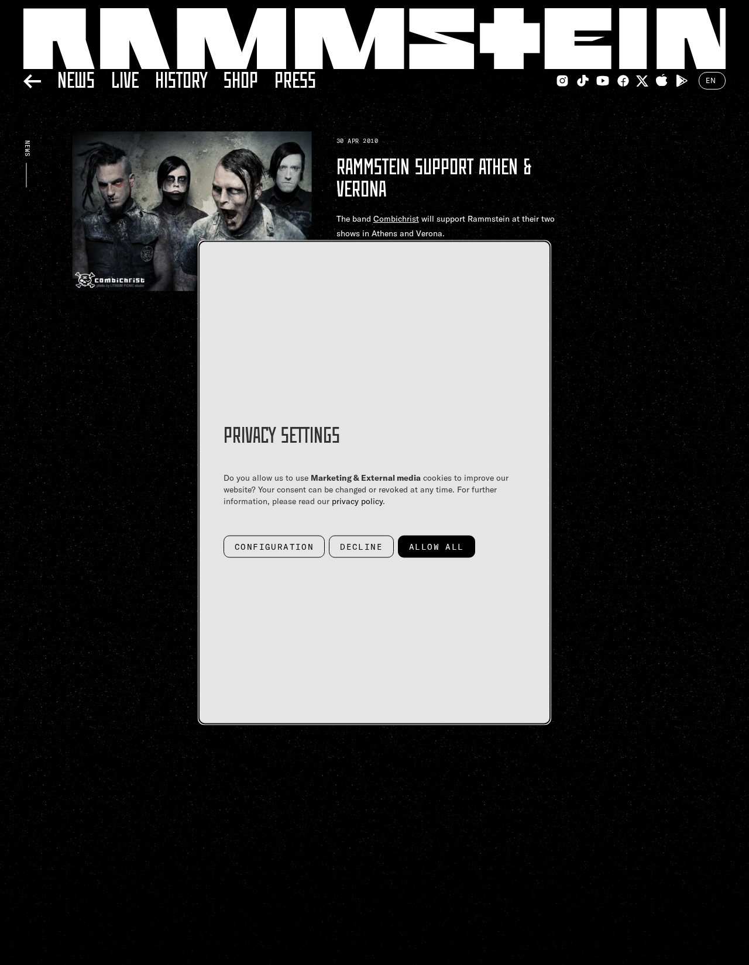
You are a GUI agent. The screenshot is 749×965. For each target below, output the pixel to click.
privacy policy (357, 501)
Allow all (436, 547)
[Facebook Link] (623, 81)
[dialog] (374, 483)
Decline (361, 547)
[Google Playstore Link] (682, 81)
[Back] (32, 79)
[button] (192, 273)
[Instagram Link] (562, 81)
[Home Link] (374, 38)
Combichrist (396, 218)
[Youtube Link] (603, 81)
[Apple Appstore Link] (662, 81)
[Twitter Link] (642, 81)
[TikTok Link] (583, 81)
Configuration (274, 547)
